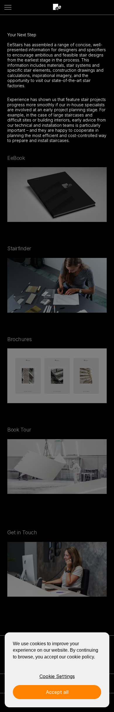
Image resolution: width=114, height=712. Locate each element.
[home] (57, 7)
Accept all (57, 692)
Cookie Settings (57, 676)
